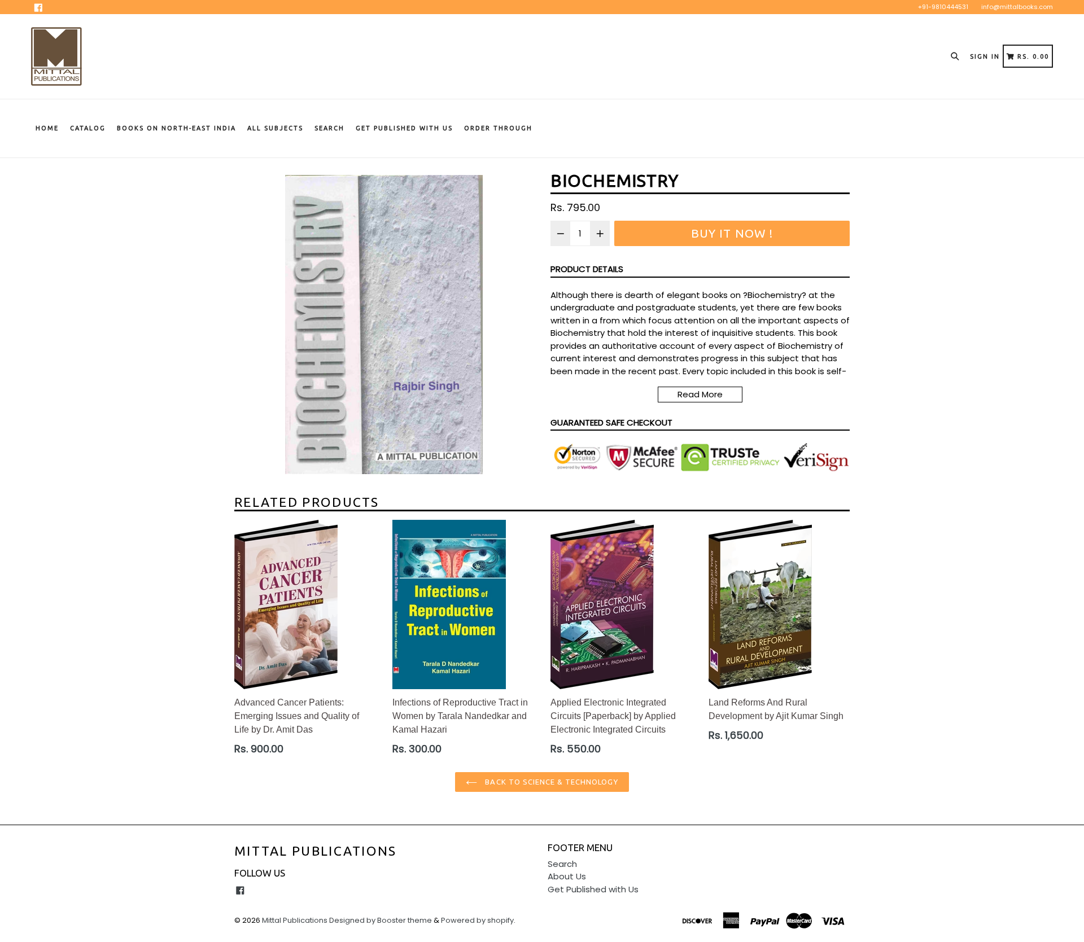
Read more (700, 394)
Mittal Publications (315, 851)
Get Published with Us (593, 889)
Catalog (88, 128)
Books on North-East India (176, 128)
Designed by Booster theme (380, 920)
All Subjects (275, 128)
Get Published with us (404, 128)
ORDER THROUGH (498, 128)
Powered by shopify (477, 920)
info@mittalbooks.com (1017, 6)
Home (47, 128)
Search (329, 128)
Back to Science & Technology (550, 782)
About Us (567, 876)
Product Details (586, 269)
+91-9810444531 (943, 6)
